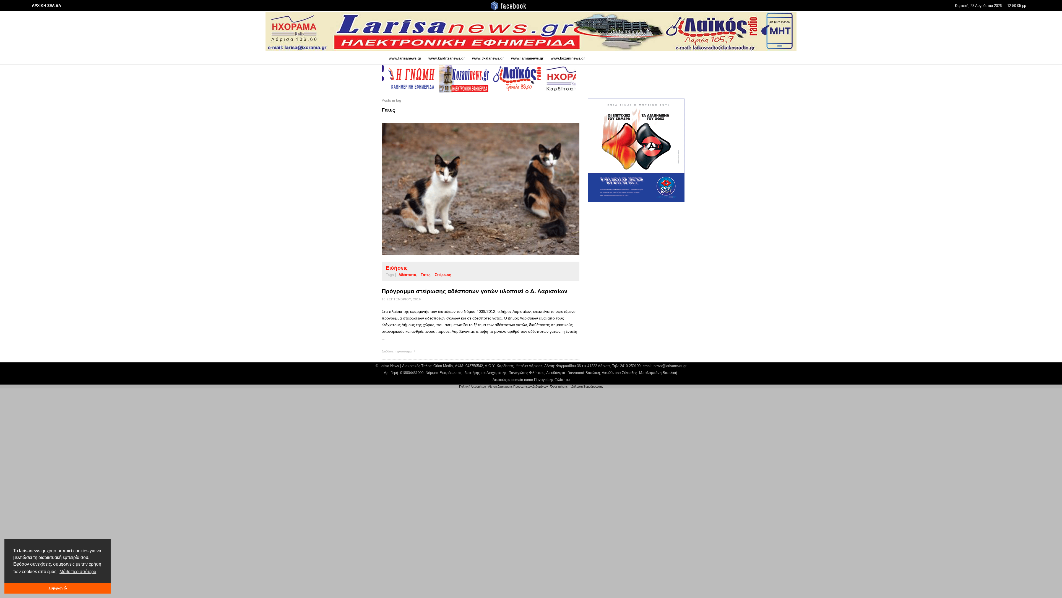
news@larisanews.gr (670, 366)
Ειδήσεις (397, 268)
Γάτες (425, 275)
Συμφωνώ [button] (57, 588)
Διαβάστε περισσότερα (397, 351)
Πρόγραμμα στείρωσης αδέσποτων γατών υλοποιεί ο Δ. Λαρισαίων (475, 291)
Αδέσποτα (407, 275)
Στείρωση (443, 275)
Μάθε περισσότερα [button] (77, 571)
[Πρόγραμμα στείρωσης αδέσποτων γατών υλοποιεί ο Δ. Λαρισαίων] (472, 189)
